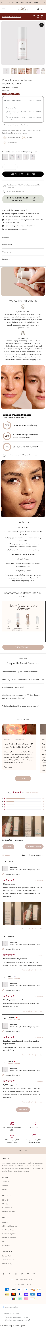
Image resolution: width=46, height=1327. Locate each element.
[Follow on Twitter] (9, 1273)
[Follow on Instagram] (16, 1273)
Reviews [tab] (7, 840)
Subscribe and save (12, 1313)
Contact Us (6, 1245)
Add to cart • (23, 174)
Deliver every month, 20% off (17, 1317)
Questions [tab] (19, 840)
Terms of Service (8, 1260)
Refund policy (7, 1263)
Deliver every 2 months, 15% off (18, 1320)
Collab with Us (7, 1208)
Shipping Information (9, 1226)
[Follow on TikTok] (34, 1273)
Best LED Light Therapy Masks (14, 740)
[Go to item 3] (21, 71)
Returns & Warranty (9, 1237)
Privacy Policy (7, 1256)
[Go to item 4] (29, 71)
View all (23, 778)
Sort (24, 855)
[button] (10, 87)
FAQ (3, 1241)
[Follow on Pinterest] (22, 1273)
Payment (5, 1222)
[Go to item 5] (36, 71)
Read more (8, 767)
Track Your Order (8, 1230)
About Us (5, 1181)
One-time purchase (11, 1307)
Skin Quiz (5, 1204)
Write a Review (37, 847)
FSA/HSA (5, 1200)
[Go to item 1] (6, 71)
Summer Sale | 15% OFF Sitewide (23, 2)
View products (23, 647)
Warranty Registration (9, 1234)
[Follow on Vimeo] (40, 1273)
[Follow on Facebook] (3, 1273)
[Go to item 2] (14, 71)
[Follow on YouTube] (28, 1273)
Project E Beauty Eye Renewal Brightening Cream (25, 870)
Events (4, 1189)
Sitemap (5, 1185)
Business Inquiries (8, 1211)
